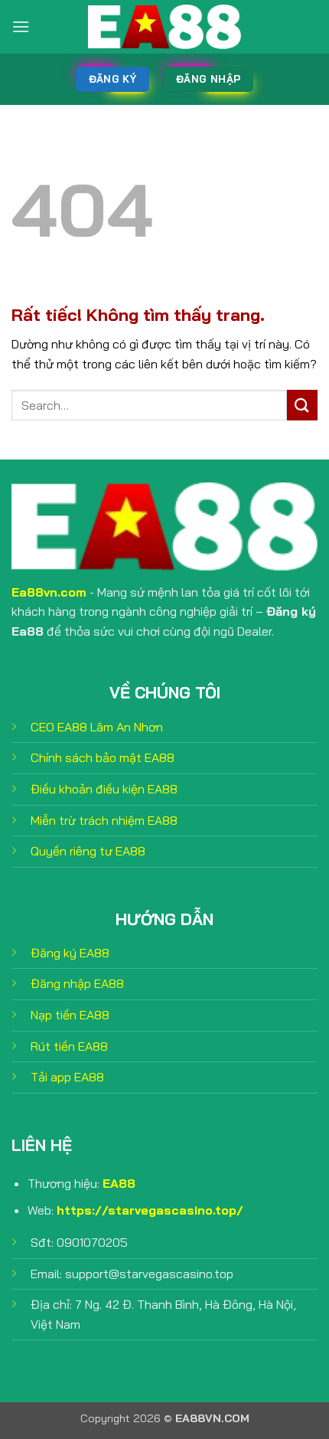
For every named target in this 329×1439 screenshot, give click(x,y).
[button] (20, 26)
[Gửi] (302, 405)
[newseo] (164, 27)
